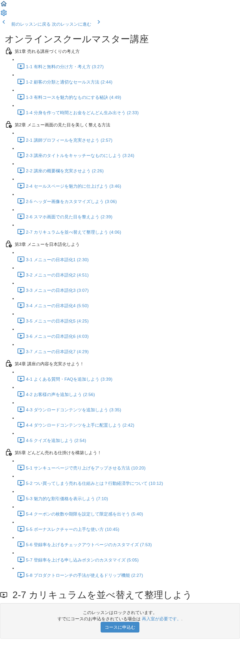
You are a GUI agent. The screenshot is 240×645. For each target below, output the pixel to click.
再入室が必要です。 (161, 618)
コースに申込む (120, 627)
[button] (4, 5)
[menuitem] (4, 15)
